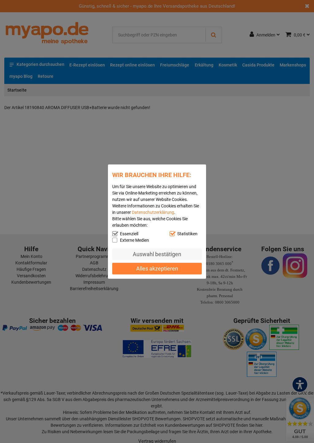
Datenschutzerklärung (153, 212)
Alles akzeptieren (157, 268)
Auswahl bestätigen (157, 254)
